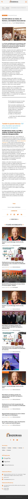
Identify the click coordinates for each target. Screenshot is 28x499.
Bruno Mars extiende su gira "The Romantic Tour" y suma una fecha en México (13, 422)
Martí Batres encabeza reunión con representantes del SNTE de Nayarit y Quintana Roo (12, 327)
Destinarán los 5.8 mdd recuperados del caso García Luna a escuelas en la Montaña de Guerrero (13, 264)
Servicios (20, 447)
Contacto (9, 450)
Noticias (15, 447)
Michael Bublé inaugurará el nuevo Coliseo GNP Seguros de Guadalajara (13, 414)
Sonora (13, 207)
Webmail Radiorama (9, 465)
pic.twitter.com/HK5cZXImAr (14, 113)
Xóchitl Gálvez (17, 207)
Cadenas (9, 447)
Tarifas (3, 450)
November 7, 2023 (12, 117)
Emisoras (4, 447)
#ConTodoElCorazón (16, 112)
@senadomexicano (16, 101)
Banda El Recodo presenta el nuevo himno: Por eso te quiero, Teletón (13, 284)
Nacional (7, 7)
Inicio (3, 7)
